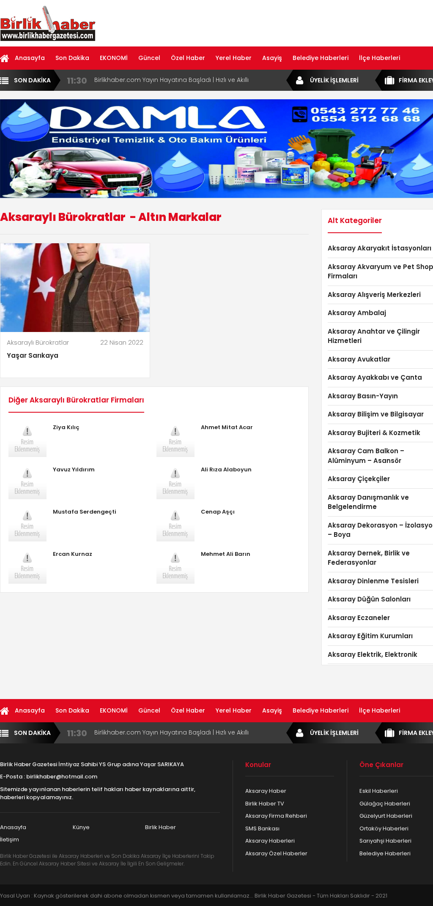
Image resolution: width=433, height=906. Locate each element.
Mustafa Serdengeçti (84, 512)
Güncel (149, 58)
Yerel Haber (234, 58)
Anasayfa (30, 58)
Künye (81, 827)
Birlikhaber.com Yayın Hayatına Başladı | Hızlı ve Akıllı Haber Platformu (171, 80)
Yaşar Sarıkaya (32, 355)
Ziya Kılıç (66, 427)
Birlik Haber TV (264, 804)
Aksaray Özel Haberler (276, 853)
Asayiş (272, 58)
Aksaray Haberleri (270, 841)
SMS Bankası (262, 828)
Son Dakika (72, 58)
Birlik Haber (160, 827)
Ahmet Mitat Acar (227, 427)
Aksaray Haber (265, 791)
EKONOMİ (114, 58)
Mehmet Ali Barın (225, 554)
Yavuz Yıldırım (74, 469)
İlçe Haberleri (379, 58)
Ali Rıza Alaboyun (226, 469)
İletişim (9, 839)
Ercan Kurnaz (72, 554)
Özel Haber (188, 58)
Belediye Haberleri (320, 58)
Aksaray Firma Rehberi (276, 816)
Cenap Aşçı (218, 512)
